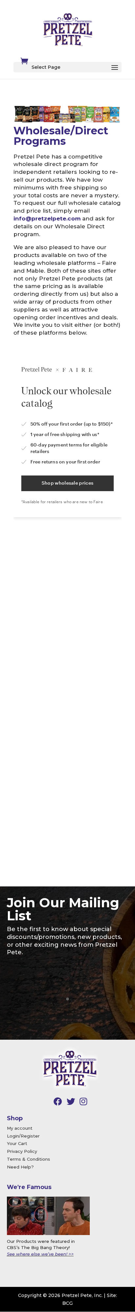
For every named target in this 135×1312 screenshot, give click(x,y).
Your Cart (17, 1143)
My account (19, 1128)
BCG (67, 1303)
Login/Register (23, 1136)
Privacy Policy (22, 1151)
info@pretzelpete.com (47, 218)
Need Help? (20, 1166)
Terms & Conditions (28, 1159)
